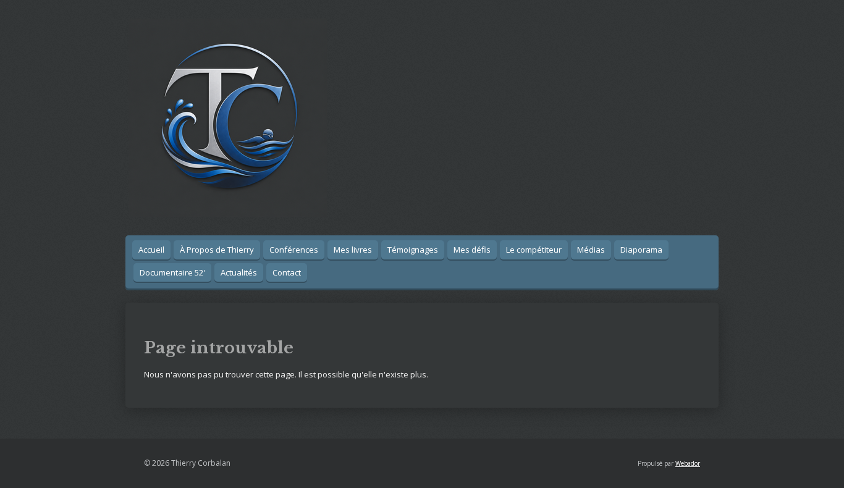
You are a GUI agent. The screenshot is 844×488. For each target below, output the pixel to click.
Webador (687, 463)
